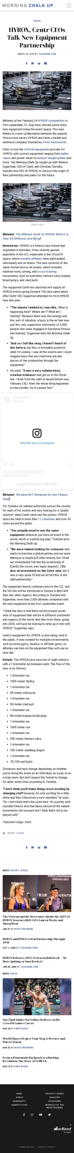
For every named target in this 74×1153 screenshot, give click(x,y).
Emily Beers (21, 1028)
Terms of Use (26, 1147)
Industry (54, 1097)
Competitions (19, 1105)
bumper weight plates (51, 158)
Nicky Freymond (23, 929)
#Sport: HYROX (19, 870)
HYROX (37, 21)
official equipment (36, 149)
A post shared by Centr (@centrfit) (37, 484)
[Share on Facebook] (26, 63)
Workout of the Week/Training (54, 1106)
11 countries (46, 519)
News (19, 1094)
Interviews (54, 1101)
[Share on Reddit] (39, 63)
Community (19, 1101)
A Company (67, 1128)
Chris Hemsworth (54, 142)
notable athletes (31, 258)
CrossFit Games (54, 1094)
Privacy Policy (47, 1147)
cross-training (47, 271)
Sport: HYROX (16, 833)
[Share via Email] (45, 63)
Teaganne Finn (47, 54)
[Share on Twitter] (32, 63)
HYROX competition (51, 120)
